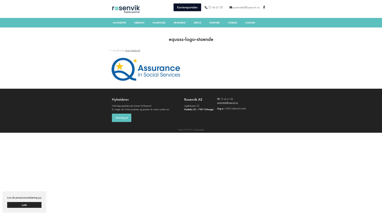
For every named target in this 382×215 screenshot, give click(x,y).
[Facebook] (264, 7)
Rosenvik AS (125, 9)
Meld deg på (121, 117)
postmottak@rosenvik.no (227, 102)
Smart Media (199, 129)
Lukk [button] (24, 205)
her (39, 197)
